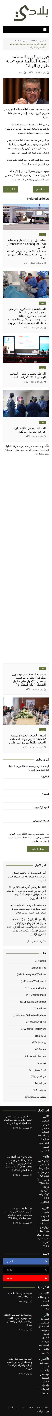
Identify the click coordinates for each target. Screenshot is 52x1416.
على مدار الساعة (38, 1056)
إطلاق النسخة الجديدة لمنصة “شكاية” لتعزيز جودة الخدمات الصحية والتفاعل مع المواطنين (27, 739)
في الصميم (40, 1076)
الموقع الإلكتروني (41, 820)
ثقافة (43, 1035)
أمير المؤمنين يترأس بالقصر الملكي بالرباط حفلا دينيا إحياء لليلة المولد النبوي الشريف (27, 877)
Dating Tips (40, 967)
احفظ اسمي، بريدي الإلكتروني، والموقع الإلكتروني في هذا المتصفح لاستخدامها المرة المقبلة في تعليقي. (28, 837)
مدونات (42, 1090)
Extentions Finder (37, 988)
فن (44, 1063)
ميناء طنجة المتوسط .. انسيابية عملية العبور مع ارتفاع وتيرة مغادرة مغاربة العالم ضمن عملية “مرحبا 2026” (28, 909)
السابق (39, 189)
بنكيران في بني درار (36, 941)
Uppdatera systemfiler (35, 1001)
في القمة (41, 1083)
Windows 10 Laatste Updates (31, 1015)
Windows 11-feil (38, 1022)
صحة (21, 73)
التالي (12, 189)
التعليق (45, 776)
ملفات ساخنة (39, 1097)
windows (41, 1008)
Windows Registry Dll (35, 1029)
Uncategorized (38, 995)
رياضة (43, 1042)
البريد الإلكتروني (41, 807)
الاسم (45, 794)
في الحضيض (40, 1069)
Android (42, 961)
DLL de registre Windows (33, 974)
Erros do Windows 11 (35, 981)
